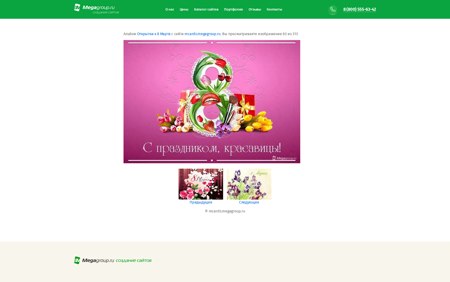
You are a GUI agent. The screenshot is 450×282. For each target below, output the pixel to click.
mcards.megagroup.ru (202, 34)
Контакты (274, 9)
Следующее (249, 202)
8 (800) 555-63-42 (359, 9)
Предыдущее (201, 202)
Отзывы (255, 9)
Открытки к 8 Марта (154, 34)
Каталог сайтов (206, 9)
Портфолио (233, 9)
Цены (184, 9)
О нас (169, 9)
